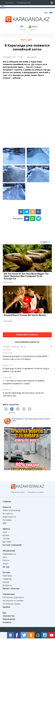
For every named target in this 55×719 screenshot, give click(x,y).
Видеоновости (9, 516)
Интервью (7, 520)
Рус (51, 12)
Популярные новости (27, 342)
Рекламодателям (24, 2)
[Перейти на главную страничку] (27, 21)
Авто (5, 557)
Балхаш (6, 582)
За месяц (15, 346)
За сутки (6, 346)
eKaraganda (32, 57)
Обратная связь (18, 492)
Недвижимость (9, 554)
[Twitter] (26, 211)
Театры (6, 538)
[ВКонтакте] (21, 211)
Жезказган (7, 585)
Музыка (6, 535)
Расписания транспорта (13, 597)
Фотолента (8, 513)
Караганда (7, 575)
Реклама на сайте (36, 492)
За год (22, 346)
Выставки (7, 541)
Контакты (9, 2)
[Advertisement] (27, 109)
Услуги (5, 563)
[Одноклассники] (32, 211)
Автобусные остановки (13, 600)
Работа (6, 560)
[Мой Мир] (38, 211)
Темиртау (7, 579)
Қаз (46, 12)
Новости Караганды (11, 510)
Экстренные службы (11, 603)
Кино (5, 532)
